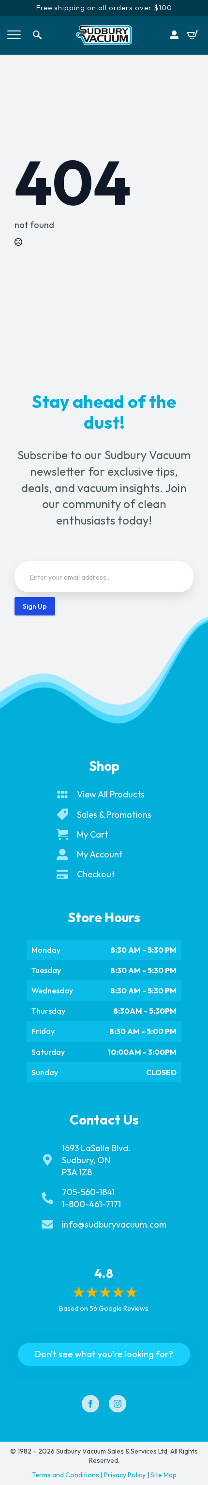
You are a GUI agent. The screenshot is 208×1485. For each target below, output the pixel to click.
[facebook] (90, 1403)
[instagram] (117, 1403)
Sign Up (35, 606)
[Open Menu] (14, 35)
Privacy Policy (125, 1474)
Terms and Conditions (65, 1474)
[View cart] (192, 35)
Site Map (163, 1474)
